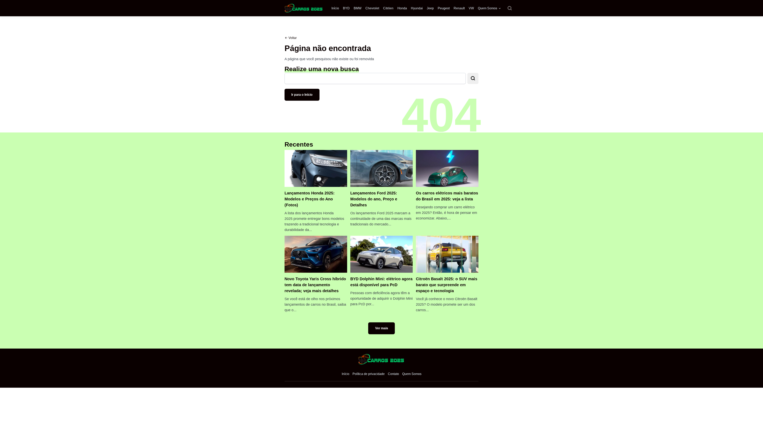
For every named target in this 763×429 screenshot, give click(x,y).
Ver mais (381, 328)
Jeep (430, 8)
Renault (459, 8)
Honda (402, 8)
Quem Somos (487, 8)
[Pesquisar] (510, 8)
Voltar (292, 38)
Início (335, 8)
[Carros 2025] (304, 8)
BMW (357, 8)
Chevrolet (372, 8)
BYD (346, 8)
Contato (393, 374)
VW (471, 8)
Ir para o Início (302, 94)
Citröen (388, 8)
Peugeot (444, 8)
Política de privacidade (368, 374)
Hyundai (417, 8)
